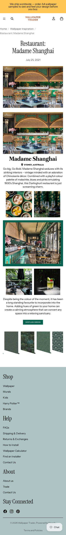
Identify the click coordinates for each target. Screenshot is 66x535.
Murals (7, 392)
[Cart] (62, 19)
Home (3, 28)
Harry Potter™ (11, 403)
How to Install (11, 445)
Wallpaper (8, 386)
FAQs (6, 427)
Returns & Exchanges (15, 439)
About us (8, 480)
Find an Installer (12, 456)
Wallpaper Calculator (15, 450)
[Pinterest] (18, 511)
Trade (6, 486)
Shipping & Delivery (14, 433)
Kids (5, 397)
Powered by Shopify (46, 522)
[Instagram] (11, 511)
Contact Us (9, 462)
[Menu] (4, 18)
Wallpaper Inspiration (22, 28)
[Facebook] (5, 511)
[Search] (12, 19)
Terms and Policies (33, 530)
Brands (7, 409)
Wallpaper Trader (26, 522)
